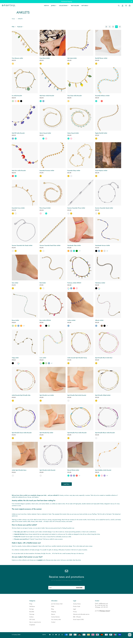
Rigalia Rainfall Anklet (101, 133)
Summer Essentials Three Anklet (76, 208)
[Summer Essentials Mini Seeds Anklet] (25, 230)
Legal (74, 609)
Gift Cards (32, 619)
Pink (16, 101)
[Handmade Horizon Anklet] (108, 230)
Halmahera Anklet (100, 283)
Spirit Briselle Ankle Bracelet (47, 470)
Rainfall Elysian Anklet (101, 58)
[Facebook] (49, 634)
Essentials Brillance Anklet (102, 95)
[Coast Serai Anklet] (53, 43)
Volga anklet (15, 358)
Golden (41, 64)
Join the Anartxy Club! (57, 604)
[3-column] (113, 26)
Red (102, 101)
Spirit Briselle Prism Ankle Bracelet (76, 433)
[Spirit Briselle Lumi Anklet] (53, 380)
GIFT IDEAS (84, 5)
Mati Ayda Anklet (72, 58)
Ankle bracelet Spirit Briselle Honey (77, 358)
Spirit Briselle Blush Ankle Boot (103, 358)
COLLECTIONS (63, 5)
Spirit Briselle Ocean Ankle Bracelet (21, 433)
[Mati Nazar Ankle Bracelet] (53, 80)
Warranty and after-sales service (81, 614)
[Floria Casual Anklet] (53, 193)
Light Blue (71, 251)
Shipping (53, 612)
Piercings (31, 614)
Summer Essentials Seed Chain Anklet (50, 245)
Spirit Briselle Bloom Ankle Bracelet (105, 433)
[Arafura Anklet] (80, 305)
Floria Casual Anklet (45, 208)
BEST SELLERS (75, 5)
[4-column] (116, 26)
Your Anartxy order (56, 619)
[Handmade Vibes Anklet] (80, 230)
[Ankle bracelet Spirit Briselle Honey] (80, 342)
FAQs (52, 606)
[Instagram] (53, 634)
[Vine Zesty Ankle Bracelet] (80, 80)
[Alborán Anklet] (108, 305)
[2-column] (109, 26)
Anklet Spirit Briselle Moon (19, 470)
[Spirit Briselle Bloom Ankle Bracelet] (108, 417)
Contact (53, 622)
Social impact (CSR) (78, 619)
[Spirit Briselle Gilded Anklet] (108, 380)
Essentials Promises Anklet (47, 170)
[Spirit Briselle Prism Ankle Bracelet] (80, 417)
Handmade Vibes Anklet (74, 245)
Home (13, 19)
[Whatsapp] (62, 634)
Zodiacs (31, 617)
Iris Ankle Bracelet (17, 95)
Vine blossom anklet (17, 58)
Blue (43, 101)
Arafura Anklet (71, 320)
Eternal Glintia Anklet (73, 470)
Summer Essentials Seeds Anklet (104, 208)
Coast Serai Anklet (45, 58)
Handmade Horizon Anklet (102, 245)
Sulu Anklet (15, 283)
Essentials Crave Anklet (18, 208)
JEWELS (53, 5)
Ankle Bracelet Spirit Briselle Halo (21, 395)
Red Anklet (43, 283)
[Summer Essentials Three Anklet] (80, 193)
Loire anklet (43, 358)
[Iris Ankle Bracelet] (25, 80)
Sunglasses (32, 625)
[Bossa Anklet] (25, 305)
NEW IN (46, 5)
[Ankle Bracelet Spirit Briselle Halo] (25, 380)
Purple (71, 476)
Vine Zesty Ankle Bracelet (74, 95)
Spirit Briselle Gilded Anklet (102, 395)
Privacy (75, 612)
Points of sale (76, 606)
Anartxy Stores (77, 604)
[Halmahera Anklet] (108, 267)
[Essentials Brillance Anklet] (108, 80)
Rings (30, 604)
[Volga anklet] (25, 342)
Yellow (13, 64)
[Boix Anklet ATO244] (53, 305)
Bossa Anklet (15, 320)
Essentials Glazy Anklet (73, 170)
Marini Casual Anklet (45, 133)
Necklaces (32, 606)
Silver (71, 176)
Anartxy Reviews (55, 617)
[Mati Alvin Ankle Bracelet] (25, 155)
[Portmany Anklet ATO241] (80, 267)
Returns (53, 614)
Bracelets (31, 612)
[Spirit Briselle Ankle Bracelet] (53, 455)
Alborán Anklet (99, 320)
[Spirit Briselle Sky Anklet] (53, 417)
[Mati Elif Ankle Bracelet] (25, 118)
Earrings (31, 609)
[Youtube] (56, 634)
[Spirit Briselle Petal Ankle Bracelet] (80, 380)
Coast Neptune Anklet (101, 170)
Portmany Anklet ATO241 (74, 283)
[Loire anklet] (53, 342)
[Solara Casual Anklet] (80, 118)
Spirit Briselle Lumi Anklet (47, 395)
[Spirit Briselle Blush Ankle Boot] (108, 342)
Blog (52, 609)
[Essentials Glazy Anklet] (80, 155)
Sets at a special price (35, 622)
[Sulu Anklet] (25, 267)
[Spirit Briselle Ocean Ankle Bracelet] (25, 417)
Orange (18, 101)
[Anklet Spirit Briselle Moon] (25, 455)
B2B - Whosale (77, 617)
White (99, 101)
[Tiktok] (59, 634)
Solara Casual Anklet (73, 133)
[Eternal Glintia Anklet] (80, 455)
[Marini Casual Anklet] (53, 118)
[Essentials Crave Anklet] (25, 193)
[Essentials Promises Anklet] (53, 155)
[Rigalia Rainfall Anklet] (108, 118)
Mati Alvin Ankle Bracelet (19, 170)
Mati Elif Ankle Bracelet (18, 133)
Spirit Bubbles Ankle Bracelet (103, 470)
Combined (68, 288)
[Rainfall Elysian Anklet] (108, 43)
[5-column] (120, 26)
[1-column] (106, 26)
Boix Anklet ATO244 (45, 320)
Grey (105, 251)
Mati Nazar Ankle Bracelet (47, 95)
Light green (77, 251)
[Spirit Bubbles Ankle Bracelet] (108, 455)
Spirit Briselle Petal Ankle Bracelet (76, 395)
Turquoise (41, 101)
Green (13, 101)
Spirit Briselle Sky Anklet (46, 433)
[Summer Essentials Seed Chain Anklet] (53, 230)
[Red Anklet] (53, 267)
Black (21, 101)
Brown (102, 326)
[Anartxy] (8, 5)
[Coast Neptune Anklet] (108, 155)
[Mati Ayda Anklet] (80, 43)
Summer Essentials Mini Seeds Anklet (22, 245)
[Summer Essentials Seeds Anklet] (108, 193)
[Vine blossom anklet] (25, 43)
